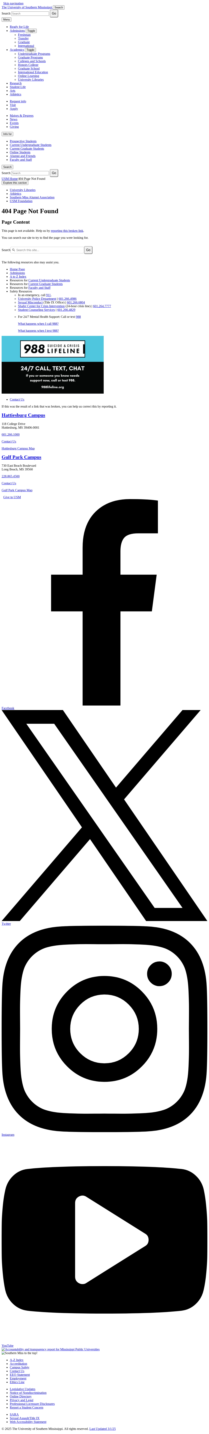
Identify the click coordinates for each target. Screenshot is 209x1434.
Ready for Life (19, 26)
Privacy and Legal (21, 1400)
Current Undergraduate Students (30, 145)
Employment (18, 1378)
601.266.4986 (68, 298)
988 (78, 316)
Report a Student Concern (26, 1407)
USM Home (10, 178)
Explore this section (15, 182)
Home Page (17, 269)
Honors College (28, 65)
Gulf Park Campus (21, 457)
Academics (17, 49)
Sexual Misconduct (30, 302)
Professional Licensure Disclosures (32, 1404)
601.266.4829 (66, 309)
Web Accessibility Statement (28, 1422)
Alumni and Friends (23, 156)
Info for (7, 134)
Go (54, 13)
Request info (18, 101)
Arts (12, 90)
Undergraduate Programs (34, 54)
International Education (33, 72)
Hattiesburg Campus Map (18, 448)
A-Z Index (16, 1360)
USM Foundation (21, 201)
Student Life (18, 87)
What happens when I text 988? (38, 330)
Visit (13, 105)
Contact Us (17, 399)
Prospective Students (23, 141)
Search (7, 167)
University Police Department (37, 298)
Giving (14, 126)
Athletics (15, 94)
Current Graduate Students (27, 148)
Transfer (23, 38)
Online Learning (28, 76)
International (26, 46)
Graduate (24, 42)
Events (14, 123)
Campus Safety (19, 1367)
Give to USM (12, 497)
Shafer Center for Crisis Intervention (41, 306)
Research (16, 83)
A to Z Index (18, 276)
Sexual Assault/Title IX (25, 1418)
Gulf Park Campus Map (17, 490)
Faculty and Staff (21, 159)
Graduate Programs (30, 57)
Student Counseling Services (36, 309)
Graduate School (29, 68)
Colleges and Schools (32, 61)
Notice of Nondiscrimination (28, 1392)
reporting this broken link (67, 230)
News (13, 119)
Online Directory (21, 1396)
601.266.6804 (76, 302)
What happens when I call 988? (38, 323)
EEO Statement (20, 1374)
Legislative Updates (22, 1389)
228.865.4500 (11, 476)
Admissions (17, 30)
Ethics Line (17, 1382)
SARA (14, 1414)
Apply (14, 108)
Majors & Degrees (21, 115)
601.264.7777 (102, 306)
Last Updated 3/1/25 (102, 1429)
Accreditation (18, 1363)
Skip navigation (13, 3)
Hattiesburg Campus (23, 415)
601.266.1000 (11, 434)
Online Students (20, 152)
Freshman (24, 34)
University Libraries (31, 79)
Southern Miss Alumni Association (32, 197)
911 (48, 295)
